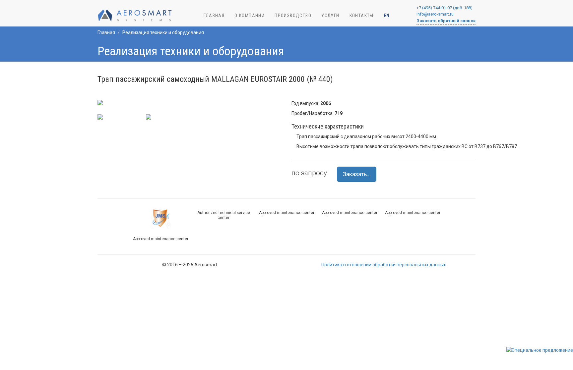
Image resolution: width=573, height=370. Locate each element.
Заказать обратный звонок (446, 20)
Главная (106, 32)
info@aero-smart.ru (435, 14)
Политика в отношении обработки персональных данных (383, 264)
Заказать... (357, 174)
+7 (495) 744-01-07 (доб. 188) (444, 7)
